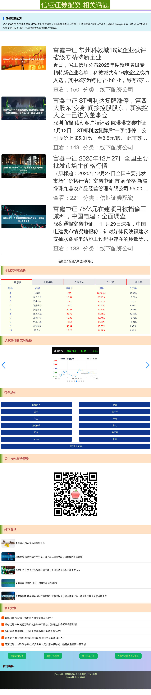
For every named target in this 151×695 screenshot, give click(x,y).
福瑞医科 (37, 326)
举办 (36, 418)
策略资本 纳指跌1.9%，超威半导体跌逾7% (36, 582)
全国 (115, 418)
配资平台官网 (53, 655)
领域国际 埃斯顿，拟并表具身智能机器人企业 (29, 617)
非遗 (115, 439)
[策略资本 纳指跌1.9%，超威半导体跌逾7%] (8, 583)
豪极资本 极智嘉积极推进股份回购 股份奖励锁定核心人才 (35, 637)
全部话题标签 (75, 446)
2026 (36, 439)
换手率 (138, 282)
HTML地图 (92, 673)
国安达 (37, 330)
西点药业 (37, 313)
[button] (3, 365)
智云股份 (37, 297)
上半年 (115, 411)
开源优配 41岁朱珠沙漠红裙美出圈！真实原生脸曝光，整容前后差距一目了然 (45, 644)
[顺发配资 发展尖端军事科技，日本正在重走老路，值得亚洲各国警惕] (8, 556)
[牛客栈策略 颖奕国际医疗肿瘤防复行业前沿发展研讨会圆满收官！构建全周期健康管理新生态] (8, 596)
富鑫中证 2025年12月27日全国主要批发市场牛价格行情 (100, 161)
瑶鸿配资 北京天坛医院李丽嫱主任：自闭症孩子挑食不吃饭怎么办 (47, 570)
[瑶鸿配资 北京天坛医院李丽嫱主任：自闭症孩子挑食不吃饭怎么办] (8, 570)
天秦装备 (37, 309)
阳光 (36, 432)
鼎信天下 (36, 404)
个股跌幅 (48, 282)
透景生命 (37, 305)
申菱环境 (37, 321)
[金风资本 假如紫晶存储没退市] (8, 543)
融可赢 (115, 432)
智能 (115, 404)
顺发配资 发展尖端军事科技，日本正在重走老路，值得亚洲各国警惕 (48, 556)
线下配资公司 (88, 655)
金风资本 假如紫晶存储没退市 (30, 543)
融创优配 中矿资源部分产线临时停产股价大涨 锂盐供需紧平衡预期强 (41, 624)
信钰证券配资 (17, 655)
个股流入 (79, 282)
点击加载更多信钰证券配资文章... (75, 261)
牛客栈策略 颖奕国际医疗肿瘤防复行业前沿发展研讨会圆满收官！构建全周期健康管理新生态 (61, 595)
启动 (36, 411)
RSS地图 (82, 673)
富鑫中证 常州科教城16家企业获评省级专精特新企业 (99, 53)
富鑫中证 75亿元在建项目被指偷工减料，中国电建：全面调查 (99, 212)
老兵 (115, 425)
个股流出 (110, 282)
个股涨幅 (16, 282)
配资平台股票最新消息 (128, 655)
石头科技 (37, 301)
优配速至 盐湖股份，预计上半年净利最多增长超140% (33, 631)
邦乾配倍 (36, 425)
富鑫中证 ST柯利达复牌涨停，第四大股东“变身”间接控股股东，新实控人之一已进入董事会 (100, 107)
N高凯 (37, 292)
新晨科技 (37, 317)
